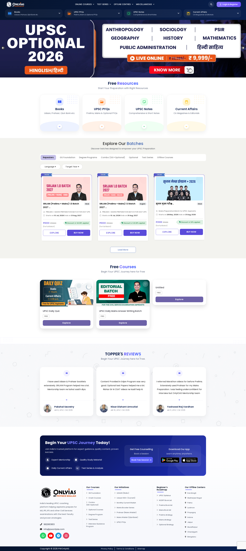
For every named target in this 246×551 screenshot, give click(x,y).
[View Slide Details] (123, 48)
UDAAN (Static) (123, 493)
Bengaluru (191, 537)
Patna (189, 503)
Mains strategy (165, 520)
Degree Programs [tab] (88, 157)
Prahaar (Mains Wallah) (126, 512)
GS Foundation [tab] (67, 157)
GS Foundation (95, 493)
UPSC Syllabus (165, 495)
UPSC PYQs (121, 522)
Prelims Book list (165, 505)
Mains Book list (165, 510)
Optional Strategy (166, 524)
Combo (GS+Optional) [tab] (113, 157)
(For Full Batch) (49, 226)
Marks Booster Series (125, 507)
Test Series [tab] (147, 157)
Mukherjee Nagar (194, 498)
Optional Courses (96, 509)
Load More (123, 249)
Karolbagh (191, 493)
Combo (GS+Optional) (92, 503)
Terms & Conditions (125, 548)
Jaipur (190, 522)
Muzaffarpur (192, 527)
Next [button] (243, 48)
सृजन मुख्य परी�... (165, 203)
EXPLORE (54, 232)
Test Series (102, 4)
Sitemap (141, 548)
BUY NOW (78, 232)
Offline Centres (122, 4)
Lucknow (191, 507)
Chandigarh (192, 532)
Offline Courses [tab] (165, 157)
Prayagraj (191, 512)
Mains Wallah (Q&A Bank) (127, 517)
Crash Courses (95, 498)
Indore (190, 517)
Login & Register (230, 4)
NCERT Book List (165, 500)
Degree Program (96, 514)
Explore (67, 322)
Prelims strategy (165, 515)
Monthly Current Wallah (126, 503)
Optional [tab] (133, 157)
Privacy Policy (107, 548)
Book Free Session (140, 459)
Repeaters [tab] (48, 157)
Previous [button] (3, 48)
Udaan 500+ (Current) (126, 498)
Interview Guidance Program (95, 525)
